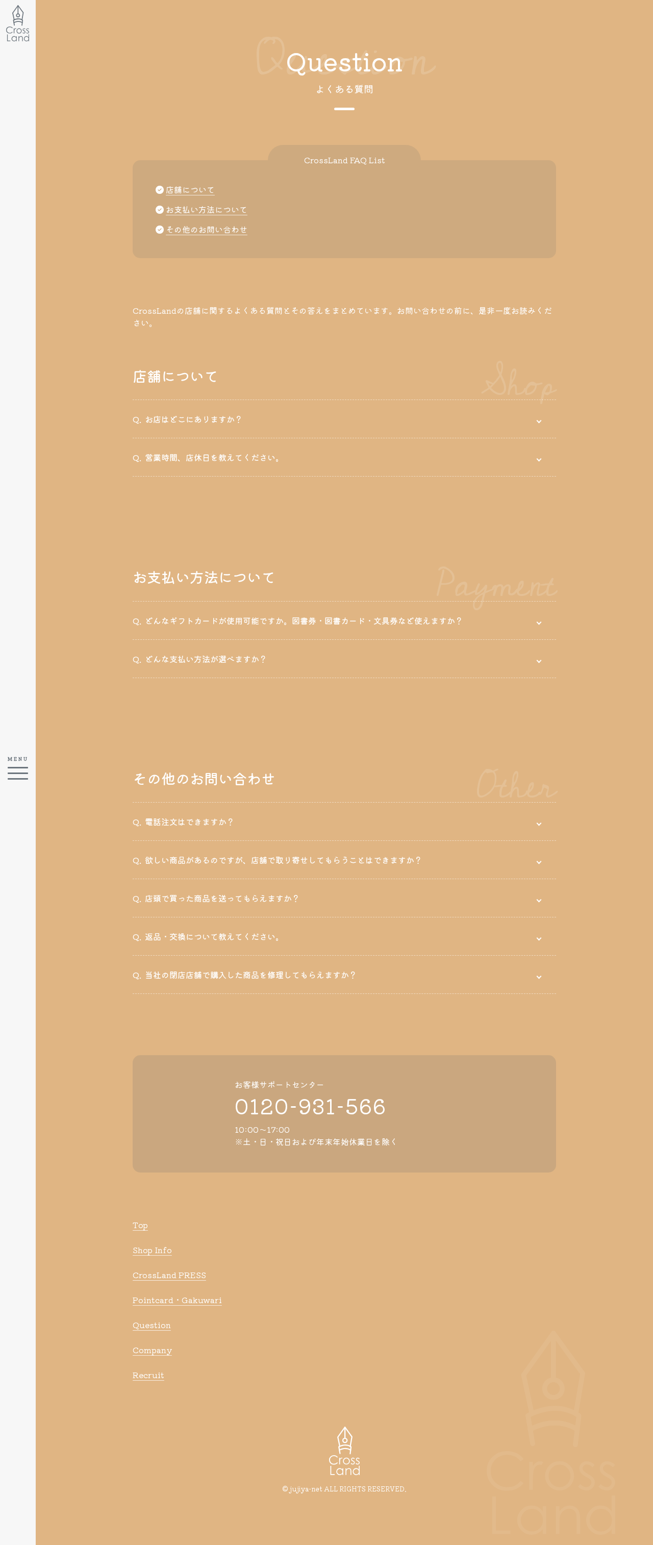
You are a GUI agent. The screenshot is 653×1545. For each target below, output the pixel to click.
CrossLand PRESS (169, 1274)
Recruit (148, 1374)
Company (152, 1349)
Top (140, 1224)
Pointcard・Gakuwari (177, 1299)
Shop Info (152, 1249)
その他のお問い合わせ (206, 229)
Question (152, 1324)
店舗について (190, 189)
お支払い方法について (206, 209)
